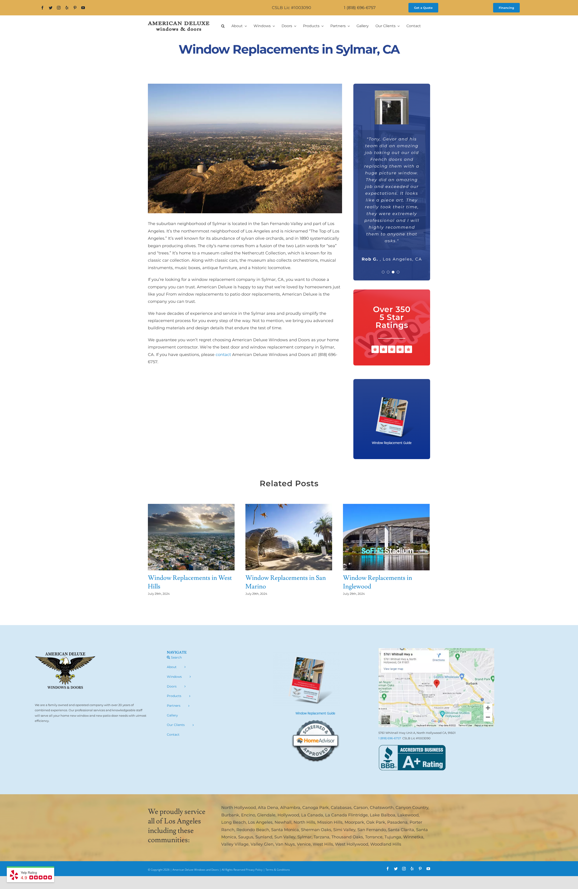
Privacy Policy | (256, 870)
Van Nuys (285, 844)
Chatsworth (382, 807)
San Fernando (371, 829)
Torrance (373, 836)
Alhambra (290, 807)
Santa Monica (285, 829)
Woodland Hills (385, 844)
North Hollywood (238, 807)
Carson (361, 807)
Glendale (266, 815)
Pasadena (397, 822)
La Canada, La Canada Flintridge (334, 815)
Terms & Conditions (278, 870)
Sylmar (304, 836)
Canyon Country (412, 807)
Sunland (263, 836)
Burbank (230, 815)
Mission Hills (330, 822)
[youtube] (83, 7)
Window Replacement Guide (315, 713)
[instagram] (59, 7)
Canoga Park (315, 807)
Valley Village (235, 844)
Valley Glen (262, 844)
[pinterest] (75, 7)
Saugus (245, 836)
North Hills (304, 822)
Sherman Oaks (316, 829)
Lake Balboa (382, 815)
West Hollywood (351, 844)
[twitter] (50, 7)
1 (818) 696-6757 (360, 7)
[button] (223, 26)
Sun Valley (284, 836)
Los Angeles (260, 822)
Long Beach (233, 822)
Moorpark (354, 822)
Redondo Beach (252, 829)
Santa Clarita (401, 829)
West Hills (323, 844)
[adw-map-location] (436, 650)
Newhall (283, 822)
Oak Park (375, 822)
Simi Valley (344, 829)
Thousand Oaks (347, 836)
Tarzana (321, 836)
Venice (304, 844)
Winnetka (413, 836)
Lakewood (408, 815)
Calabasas (341, 807)
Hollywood (288, 815)
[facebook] (42, 7)
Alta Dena (268, 807)
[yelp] (67, 7)
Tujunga (393, 836)
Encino (248, 815)
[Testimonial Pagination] (383, 272)
